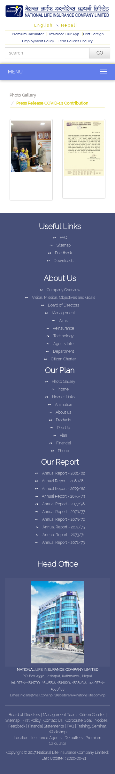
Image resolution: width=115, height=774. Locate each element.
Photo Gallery (23, 95)
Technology (59, 336)
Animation (60, 404)
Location (21, 738)
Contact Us (53, 720)
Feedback (60, 253)
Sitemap (60, 245)
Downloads (60, 260)
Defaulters (74, 738)
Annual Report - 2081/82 (60, 473)
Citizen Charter (60, 359)
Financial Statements (46, 726)
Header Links (60, 397)
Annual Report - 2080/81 (60, 481)
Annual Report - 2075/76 (60, 519)
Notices (101, 720)
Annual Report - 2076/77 (60, 511)
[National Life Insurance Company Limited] (57, 10)
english (43, 25)
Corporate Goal (79, 720)
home (60, 389)
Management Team (60, 714)
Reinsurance (60, 328)
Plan (60, 435)
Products (60, 420)
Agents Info (59, 343)
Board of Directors (60, 305)
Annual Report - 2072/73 (60, 542)
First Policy (32, 720)
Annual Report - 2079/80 (60, 488)
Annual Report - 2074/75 (60, 527)
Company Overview (60, 290)
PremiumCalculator (28, 34)
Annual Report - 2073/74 (60, 535)
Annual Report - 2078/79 (60, 496)
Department (60, 351)
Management (60, 313)
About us (60, 412)
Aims (60, 320)
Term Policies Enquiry (75, 41)
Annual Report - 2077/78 (60, 504)
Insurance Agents (47, 738)
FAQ (60, 237)
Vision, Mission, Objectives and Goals (60, 297)
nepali (69, 25)
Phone (60, 451)
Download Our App (64, 34)
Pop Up (60, 427)
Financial (60, 443)
